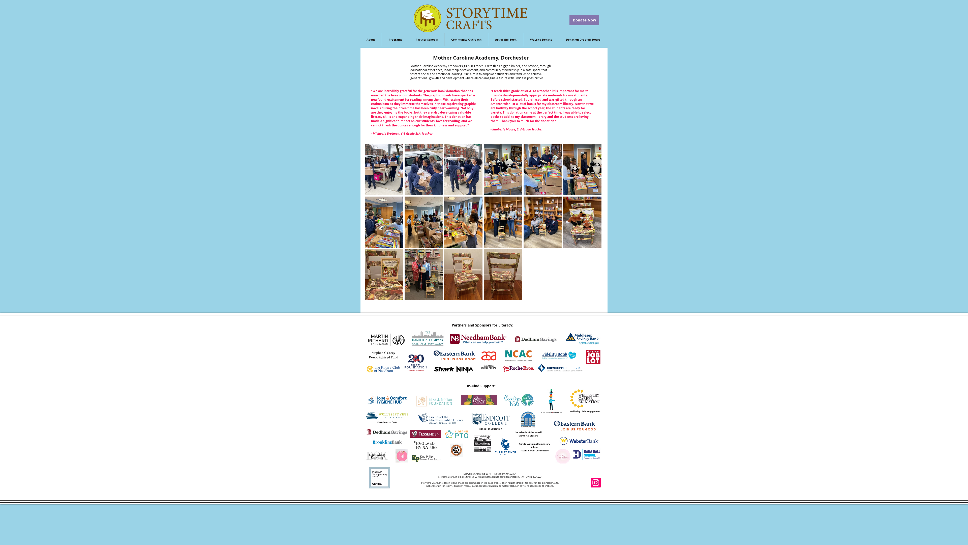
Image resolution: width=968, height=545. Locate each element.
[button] (384, 169)
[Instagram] (596, 482)
